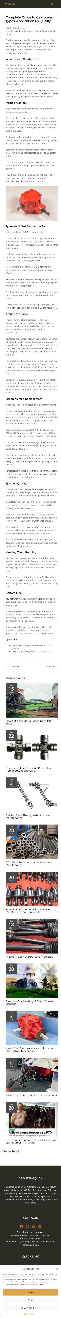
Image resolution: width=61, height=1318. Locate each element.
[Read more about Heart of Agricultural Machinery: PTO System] (32, 700)
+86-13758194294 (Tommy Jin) (36, 1235)
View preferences (30, 1307)
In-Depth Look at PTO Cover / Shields (29, 956)
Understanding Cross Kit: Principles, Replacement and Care (28, 769)
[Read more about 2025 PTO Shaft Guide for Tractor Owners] (32, 1075)
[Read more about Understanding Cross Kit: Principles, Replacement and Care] (32, 747)
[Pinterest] (39, 1226)
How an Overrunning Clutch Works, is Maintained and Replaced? (30, 911)
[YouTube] (33, 1226)
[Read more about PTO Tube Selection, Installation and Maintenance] (32, 841)
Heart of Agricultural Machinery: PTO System (29, 722)
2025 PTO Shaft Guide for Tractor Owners (32, 1095)
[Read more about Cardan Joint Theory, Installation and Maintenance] (32, 794)
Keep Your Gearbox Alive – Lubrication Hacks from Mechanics (30, 1049)
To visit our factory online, (30, 651)
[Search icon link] (52, 4)
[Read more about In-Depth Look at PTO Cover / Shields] (32, 936)
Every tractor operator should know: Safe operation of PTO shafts (31, 1141)
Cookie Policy (29, 1314)
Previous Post (13, 666)
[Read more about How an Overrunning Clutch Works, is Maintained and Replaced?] (32, 888)
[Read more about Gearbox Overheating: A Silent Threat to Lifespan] (32, 980)
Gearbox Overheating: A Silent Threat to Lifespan (31, 1002)
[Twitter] (27, 1226)
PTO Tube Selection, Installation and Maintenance (29, 864)
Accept (30, 1292)
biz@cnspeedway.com (33, 1232)
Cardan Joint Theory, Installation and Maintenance (29, 816)
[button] (56, 1268)
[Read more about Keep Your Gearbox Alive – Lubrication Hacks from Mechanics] (32, 1027)
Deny (30, 1300)
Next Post (52, 666)
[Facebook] (21, 1226)
